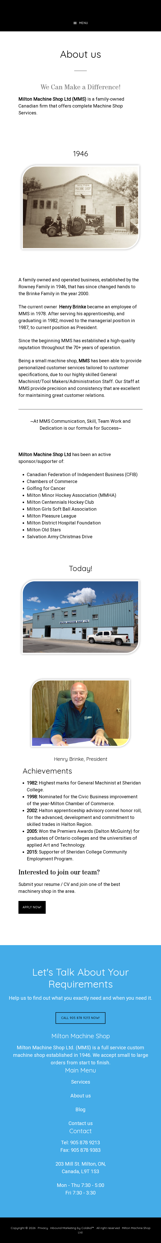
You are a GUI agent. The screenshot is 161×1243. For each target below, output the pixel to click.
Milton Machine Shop (80, 7)
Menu (83, 23)
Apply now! (32, 907)
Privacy (43, 1228)
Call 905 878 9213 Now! (80, 1018)
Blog (80, 1109)
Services (80, 1082)
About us (80, 1096)
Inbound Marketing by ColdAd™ (72, 1228)
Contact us (81, 1123)
